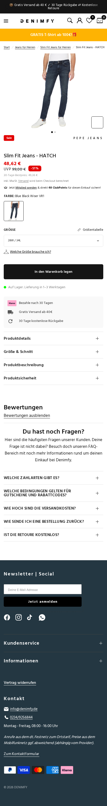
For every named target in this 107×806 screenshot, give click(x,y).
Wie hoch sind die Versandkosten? (40, 508)
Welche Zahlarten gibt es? (31, 478)
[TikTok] (32, 617)
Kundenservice (22, 643)
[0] (99, 21)
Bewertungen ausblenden (27, 416)
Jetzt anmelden (42, 601)
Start (7, 47)
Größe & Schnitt (18, 351)
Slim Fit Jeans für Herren (55, 47)
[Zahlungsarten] (53, 771)
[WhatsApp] (44, 617)
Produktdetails (17, 338)
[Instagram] (20, 617)
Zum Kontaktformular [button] (21, 754)
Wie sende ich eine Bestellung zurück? (44, 521)
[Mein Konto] (79, 20)
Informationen (21, 661)
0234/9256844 (21, 718)
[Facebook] (9, 617)
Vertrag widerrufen (20, 683)
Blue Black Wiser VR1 (14, 211)
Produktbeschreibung (24, 365)
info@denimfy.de (24, 709)
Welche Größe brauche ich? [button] (30, 251)
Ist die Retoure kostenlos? (31, 535)
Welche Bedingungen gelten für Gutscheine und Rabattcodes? (37, 493)
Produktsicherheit (20, 378)
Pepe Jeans (88, 138)
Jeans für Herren (25, 47)
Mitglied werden (26, 187)
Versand (23, 181)
